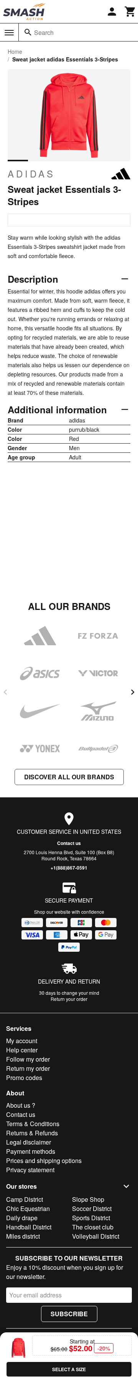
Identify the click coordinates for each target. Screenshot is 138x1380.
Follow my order (28, 1059)
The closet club (92, 1227)
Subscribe (69, 1313)
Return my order (28, 1068)
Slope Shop (88, 1199)
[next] (132, 692)
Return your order (69, 999)
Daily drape (22, 1217)
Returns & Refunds (32, 1132)
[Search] (28, 32)
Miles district (23, 1236)
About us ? (20, 1105)
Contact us (69, 843)
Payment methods (30, 1151)
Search (44, 32)
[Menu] (9, 32)
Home (15, 51)
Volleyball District (95, 1236)
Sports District (91, 1217)
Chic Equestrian (28, 1208)
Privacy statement (30, 1169)
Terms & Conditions (32, 1123)
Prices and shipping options (44, 1160)
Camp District (24, 1199)
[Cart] (130, 11)
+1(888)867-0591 (69, 867)
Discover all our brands (69, 776)
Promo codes (24, 1077)
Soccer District (92, 1208)
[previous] (5, 692)
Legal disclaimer (28, 1142)
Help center (22, 1049)
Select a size (69, 1369)
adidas (31, 173)
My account (21, 1040)
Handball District (28, 1227)
